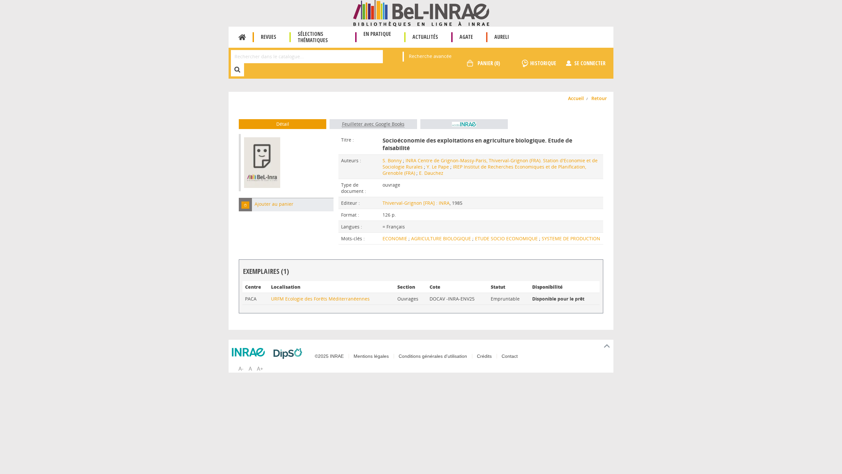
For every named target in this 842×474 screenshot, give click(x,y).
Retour (599, 98)
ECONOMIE (396, 238)
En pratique (377, 34)
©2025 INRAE (329, 356)
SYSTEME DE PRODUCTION (571, 238)
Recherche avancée (430, 56)
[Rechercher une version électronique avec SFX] (464, 124)
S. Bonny (392, 160)
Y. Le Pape (438, 167)
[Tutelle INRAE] (250, 352)
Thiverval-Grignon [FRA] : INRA (416, 203)
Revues (268, 36)
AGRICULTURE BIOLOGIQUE (441, 238)
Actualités (425, 36)
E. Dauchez (431, 173)
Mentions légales (371, 356)
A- (240, 368)
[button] (245, 204)
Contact (510, 356)
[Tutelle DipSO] (289, 353)
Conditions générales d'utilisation (433, 356)
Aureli (501, 36)
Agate (466, 36)
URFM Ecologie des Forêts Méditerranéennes (320, 299)
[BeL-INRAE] (421, 13)
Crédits (484, 356)
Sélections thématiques (313, 37)
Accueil (242, 37)
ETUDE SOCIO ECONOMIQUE (507, 238)
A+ (260, 368)
